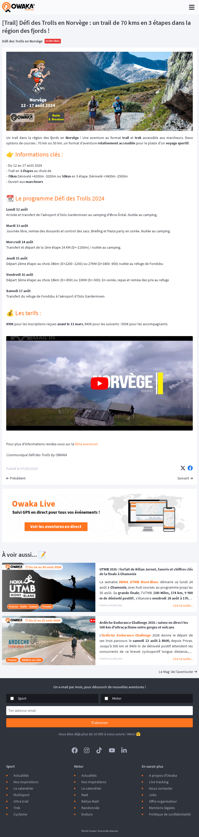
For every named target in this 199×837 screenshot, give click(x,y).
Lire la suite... (183, 605)
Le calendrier (23, 788)
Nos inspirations (25, 782)
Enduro (87, 814)
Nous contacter (161, 788)
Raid (84, 794)
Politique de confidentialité (170, 814)
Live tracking (158, 782)
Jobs (153, 794)
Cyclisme (20, 814)
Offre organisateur (163, 801)
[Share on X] (183, 468)
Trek (16, 807)
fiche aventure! (86, 444)
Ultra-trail (21, 801)
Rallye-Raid (90, 801)
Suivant (183, 478)
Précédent (18, 478)
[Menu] (192, 7)
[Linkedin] (124, 750)
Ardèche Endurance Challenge (126, 635)
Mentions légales (162, 807)
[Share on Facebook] (190, 468)
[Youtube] (112, 750)
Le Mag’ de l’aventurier (176, 671)
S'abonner (99, 723)
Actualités (21, 775)
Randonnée (90, 807)
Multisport (21, 794)
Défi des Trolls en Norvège (22, 41)
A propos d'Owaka (163, 775)
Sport (22, 698)
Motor (117, 698)
